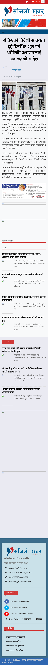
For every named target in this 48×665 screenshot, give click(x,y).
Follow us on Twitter (19, 607)
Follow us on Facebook (20, 601)
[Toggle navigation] (3, 31)
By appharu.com (8, 662)
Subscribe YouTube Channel (22, 613)
